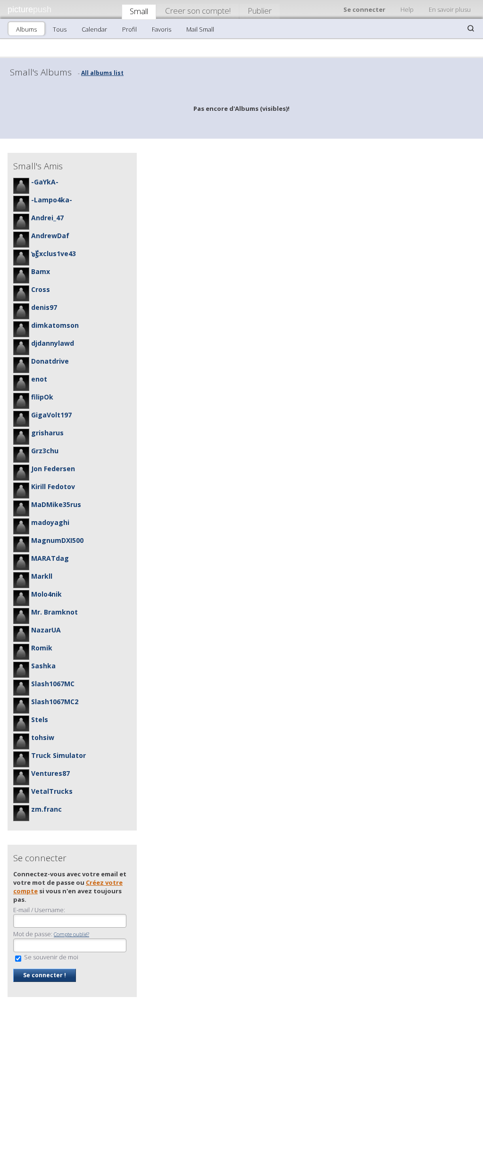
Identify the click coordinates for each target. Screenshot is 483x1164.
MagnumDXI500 (57, 540)
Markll (41, 576)
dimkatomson (55, 325)
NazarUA (46, 629)
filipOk (42, 396)
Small (139, 11)
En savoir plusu (450, 9)
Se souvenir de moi (50, 957)
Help (407, 9)
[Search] (470, 28)
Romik (41, 647)
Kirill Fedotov (53, 486)
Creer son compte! (198, 10)
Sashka (43, 665)
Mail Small (200, 29)
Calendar (94, 29)
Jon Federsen (53, 468)
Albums (26, 29)
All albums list (102, 73)
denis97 (44, 307)
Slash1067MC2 (54, 701)
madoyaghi (50, 522)
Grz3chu (44, 450)
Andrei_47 (47, 217)
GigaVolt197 (51, 414)
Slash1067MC (53, 683)
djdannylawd (52, 343)
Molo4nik (46, 594)
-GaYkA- (44, 181)
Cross (40, 289)
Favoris (161, 29)
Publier (260, 10)
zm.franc (46, 809)
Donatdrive (50, 361)
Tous (60, 29)
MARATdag (50, 558)
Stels (39, 719)
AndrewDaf (50, 235)
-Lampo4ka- (51, 199)
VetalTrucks (52, 791)
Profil (129, 29)
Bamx (40, 271)
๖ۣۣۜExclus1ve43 (53, 253)
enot (39, 378)
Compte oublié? (71, 934)
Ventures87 (50, 773)
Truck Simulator (58, 755)
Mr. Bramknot (54, 611)
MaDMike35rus (56, 504)
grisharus (47, 432)
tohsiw (42, 737)
